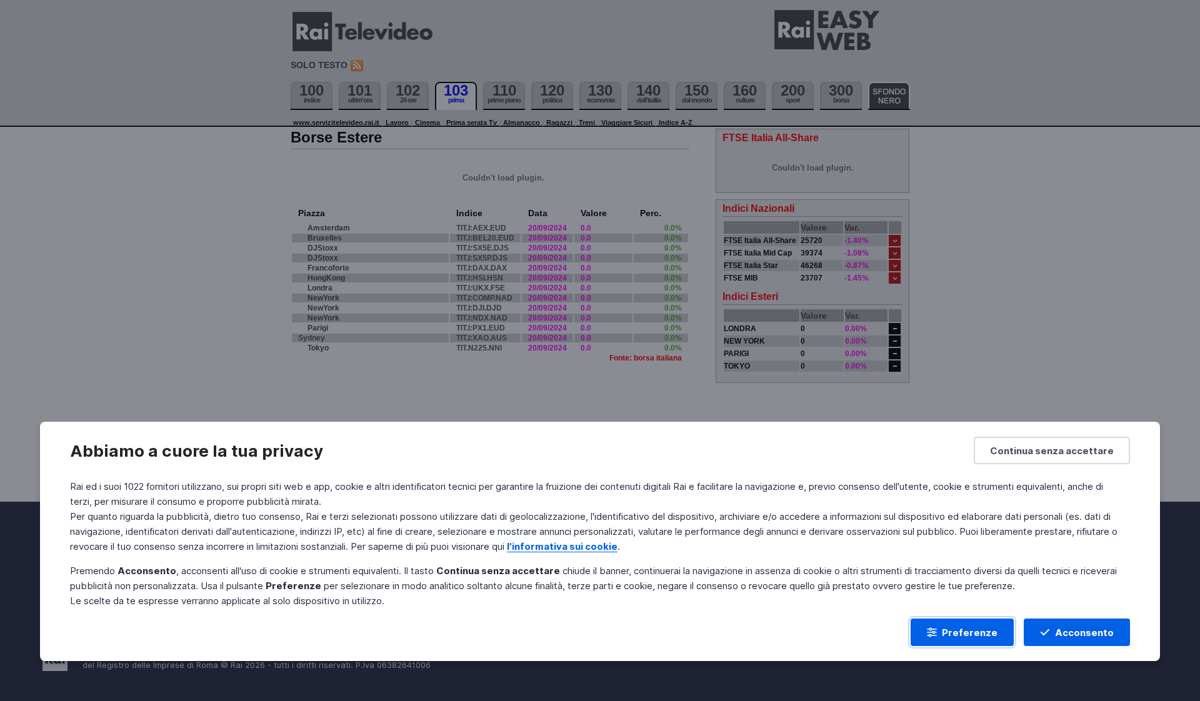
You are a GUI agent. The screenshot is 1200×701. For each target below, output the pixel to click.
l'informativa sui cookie (562, 546)
